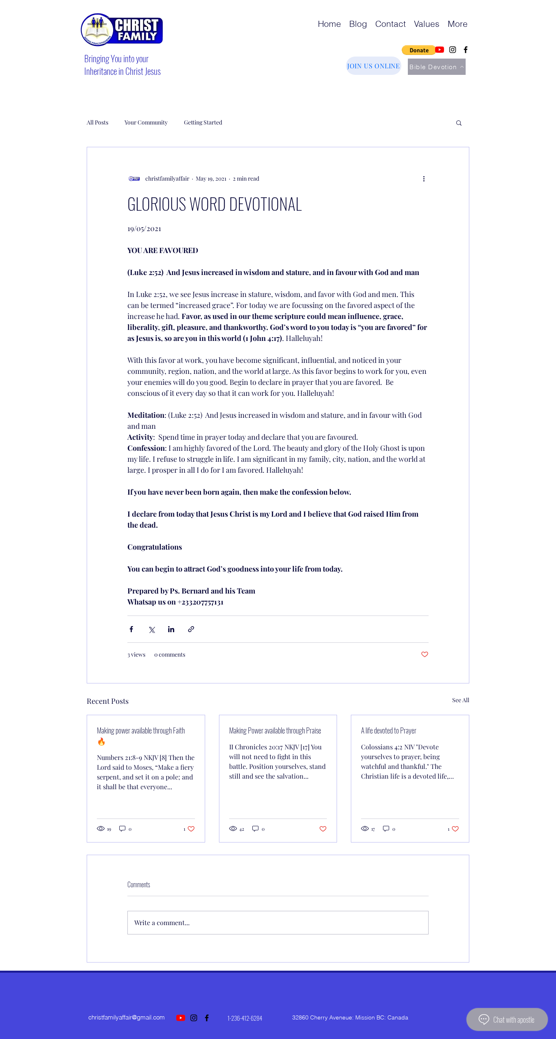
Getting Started (203, 122)
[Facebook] (465, 49)
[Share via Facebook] (131, 629)
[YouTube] (439, 49)
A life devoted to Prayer (388, 730)
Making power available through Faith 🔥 (141, 735)
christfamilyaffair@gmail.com (126, 1017)
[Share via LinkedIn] (171, 629)
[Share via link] (191, 629)
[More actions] (424, 178)
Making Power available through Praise (275, 730)
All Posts (97, 122)
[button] (419, 50)
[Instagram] (452, 49)
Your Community (146, 122)
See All (460, 700)
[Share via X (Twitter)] (151, 629)
